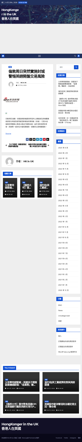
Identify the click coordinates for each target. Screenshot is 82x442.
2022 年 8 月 (63, 185)
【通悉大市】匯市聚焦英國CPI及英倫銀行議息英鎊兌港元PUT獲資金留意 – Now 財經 (21, 407)
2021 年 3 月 (63, 274)
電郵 (79, 438)
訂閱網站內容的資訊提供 (67, 341)
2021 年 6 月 (63, 259)
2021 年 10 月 (63, 237)
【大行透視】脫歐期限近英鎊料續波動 (17, 145)
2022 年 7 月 (63, 190)
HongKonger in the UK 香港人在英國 (10, 14)
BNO (60, 305)
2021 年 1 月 (62, 285)
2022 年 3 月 (63, 211)
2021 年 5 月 (63, 264)
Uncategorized (64, 316)
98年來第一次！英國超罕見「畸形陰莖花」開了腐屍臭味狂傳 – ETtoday (68, 120)
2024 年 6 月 (63, 148)
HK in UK (23, 83)
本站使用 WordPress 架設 (9, 438)
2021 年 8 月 (63, 248)
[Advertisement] (41, 39)
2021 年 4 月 (63, 269)
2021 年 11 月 (63, 232)
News (60, 310)
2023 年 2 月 (63, 153)
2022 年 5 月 (63, 201)
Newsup (24, 438)
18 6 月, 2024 (11, 388)
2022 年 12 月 (63, 164)
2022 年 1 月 (63, 222)
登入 (60, 336)
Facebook (59, 438)
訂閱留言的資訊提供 (65, 347)
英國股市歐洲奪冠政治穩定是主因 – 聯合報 (60, 405)
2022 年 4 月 (63, 206)
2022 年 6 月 (63, 195)
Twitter (66, 438)
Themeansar (32, 438)
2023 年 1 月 (63, 158)
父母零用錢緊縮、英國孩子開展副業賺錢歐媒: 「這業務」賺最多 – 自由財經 (68, 84)
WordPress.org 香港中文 (67, 352)
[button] (75, 56)
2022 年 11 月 (63, 169)
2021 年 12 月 (63, 227)
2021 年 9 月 (63, 243)
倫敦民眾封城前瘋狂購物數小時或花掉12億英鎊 (37, 145)
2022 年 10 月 (63, 174)
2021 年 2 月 (63, 280)
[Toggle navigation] (39, 55)
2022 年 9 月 (63, 179)
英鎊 (10, 67)
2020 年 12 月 (63, 290)
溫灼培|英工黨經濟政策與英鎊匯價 (59, 383)
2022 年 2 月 (63, 216)
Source (8, 134)
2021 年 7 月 (63, 253)
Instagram (73, 438)
